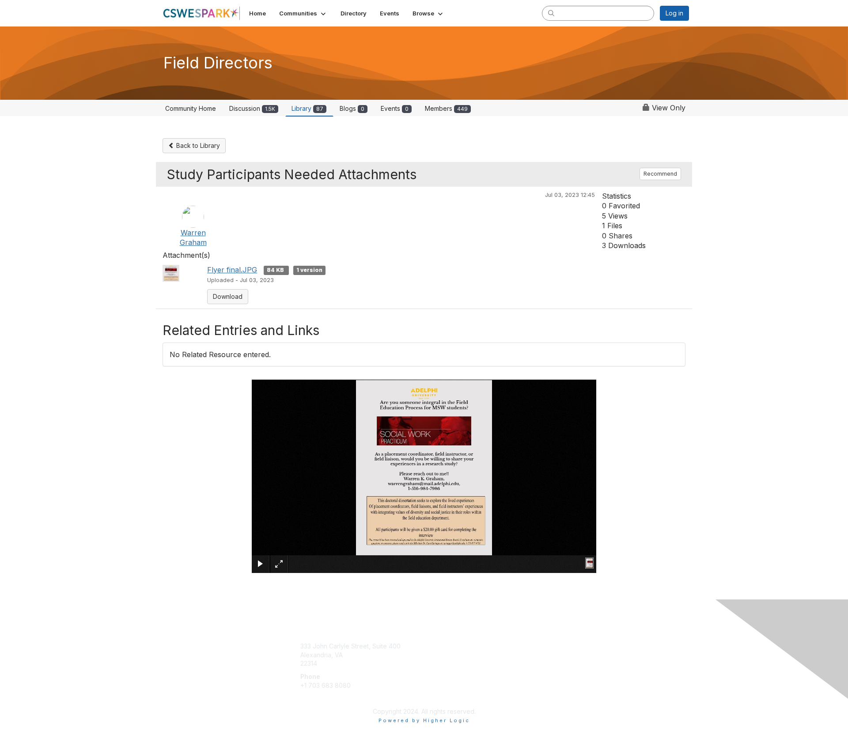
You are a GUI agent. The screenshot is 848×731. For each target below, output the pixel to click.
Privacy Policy (575, 655)
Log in (674, 13)
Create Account (323, 698)
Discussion (252, 108)
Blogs (352, 108)
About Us (568, 646)
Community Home (190, 108)
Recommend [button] (660, 173)
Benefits (439, 655)
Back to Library (197, 145)
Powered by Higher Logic (424, 720)
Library (307, 108)
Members (446, 108)
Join (434, 646)
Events (395, 108)
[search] (551, 13)
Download (227, 296)
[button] (303, 13)
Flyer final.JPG (232, 269)
